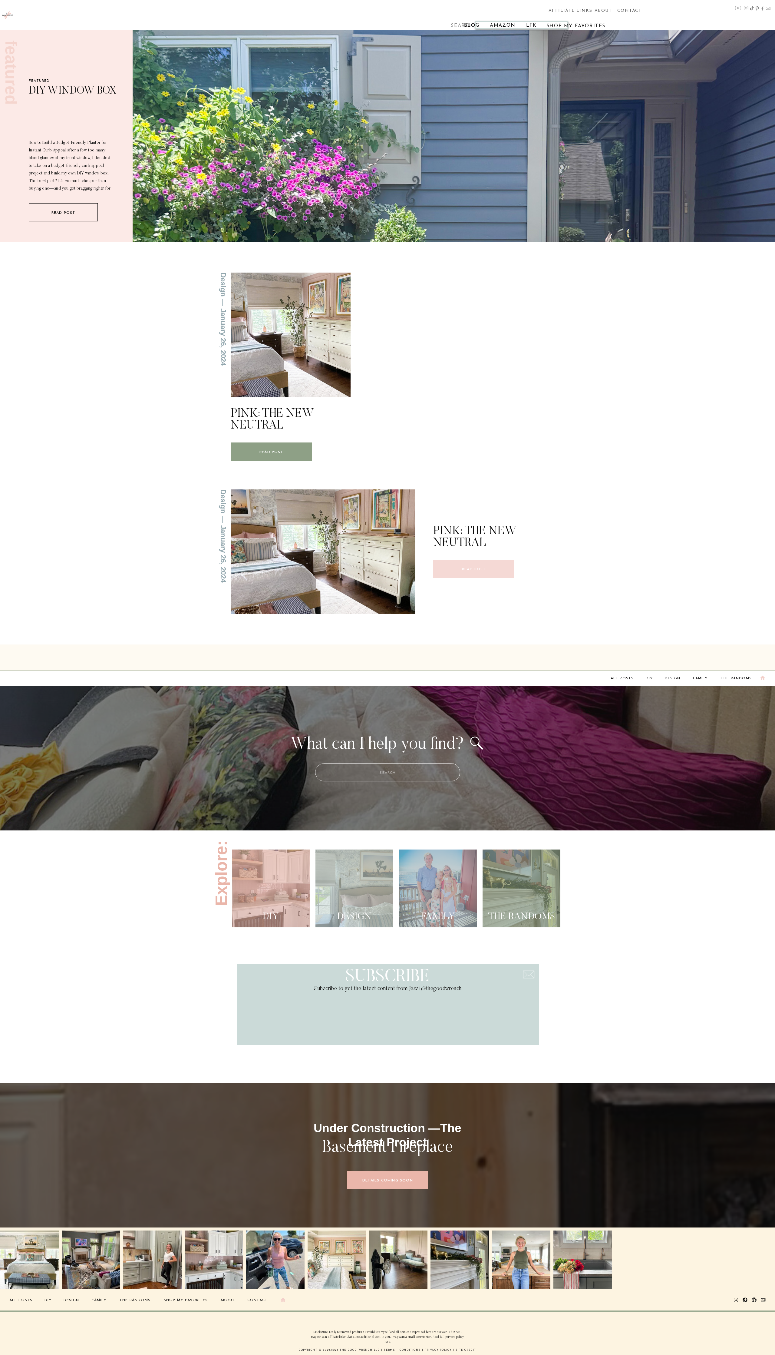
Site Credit (466, 1350)
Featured (39, 81)
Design (223, 285)
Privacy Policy (438, 1350)
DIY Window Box (73, 91)
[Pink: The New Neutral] (291, 335)
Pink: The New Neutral (272, 420)
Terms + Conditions (402, 1350)
